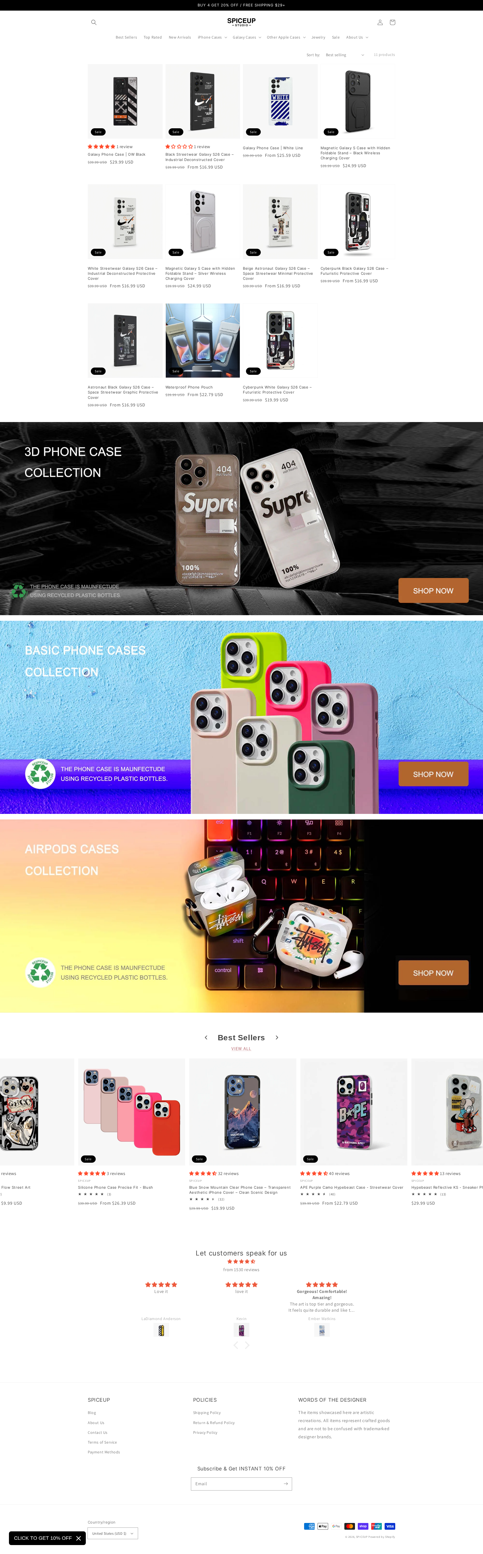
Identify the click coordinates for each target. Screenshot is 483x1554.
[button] (94, 22)
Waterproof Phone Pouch (189, 387)
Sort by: (313, 54)
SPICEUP (362, 1537)
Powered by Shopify (381, 1537)
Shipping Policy (207, 1412)
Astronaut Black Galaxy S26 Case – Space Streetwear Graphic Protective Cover (123, 392)
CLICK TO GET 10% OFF (43, 1538)
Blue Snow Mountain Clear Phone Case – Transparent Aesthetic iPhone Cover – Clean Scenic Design (240, 1190)
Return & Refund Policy (214, 1422)
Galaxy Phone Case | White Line (273, 148)
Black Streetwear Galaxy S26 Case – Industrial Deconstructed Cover (199, 157)
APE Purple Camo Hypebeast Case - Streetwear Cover (351, 1187)
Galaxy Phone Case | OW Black (117, 154)
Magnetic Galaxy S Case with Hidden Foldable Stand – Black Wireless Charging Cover (355, 153)
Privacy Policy (205, 1432)
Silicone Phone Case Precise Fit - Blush (115, 1187)
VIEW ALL (241, 1048)
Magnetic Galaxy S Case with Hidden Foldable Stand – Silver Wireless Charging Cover (200, 273)
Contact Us (98, 1432)
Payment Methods (104, 1451)
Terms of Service (102, 1442)
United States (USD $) (109, 1533)
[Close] (78, 1538)
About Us (96, 1422)
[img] (241, 1261)
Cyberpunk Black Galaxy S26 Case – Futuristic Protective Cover (355, 271)
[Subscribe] (286, 1484)
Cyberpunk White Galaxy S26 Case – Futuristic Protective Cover (277, 389)
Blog (92, 1412)
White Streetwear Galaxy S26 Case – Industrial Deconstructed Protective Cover (122, 273)
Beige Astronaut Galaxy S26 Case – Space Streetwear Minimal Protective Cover (278, 273)
